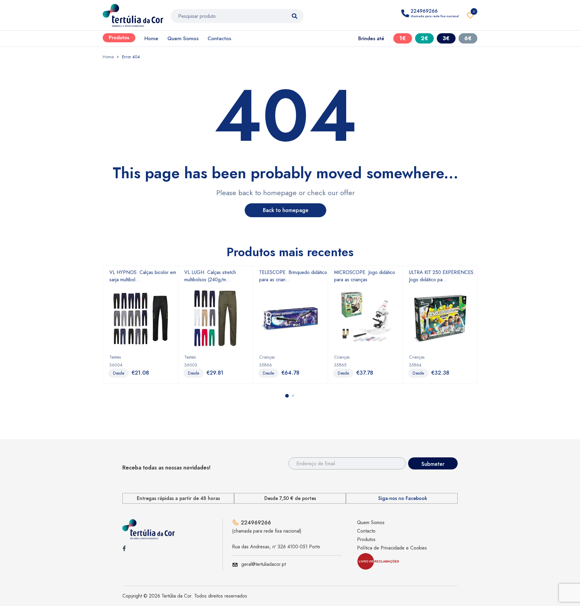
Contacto (366, 530)
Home (151, 38)
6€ (468, 38)
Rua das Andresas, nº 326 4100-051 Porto (276, 546)
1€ (402, 38)
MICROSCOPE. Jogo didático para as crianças (364, 276)
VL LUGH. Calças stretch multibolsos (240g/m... (210, 276)
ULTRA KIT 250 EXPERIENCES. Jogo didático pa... (442, 276)
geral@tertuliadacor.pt (263, 564)
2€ (424, 38)
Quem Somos (182, 38)
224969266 (256, 523)
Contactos (219, 38)
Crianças (267, 357)
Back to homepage (285, 210)
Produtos (119, 37)
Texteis (115, 357)
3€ (446, 38)
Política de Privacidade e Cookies (392, 547)
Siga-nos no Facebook (402, 498)
